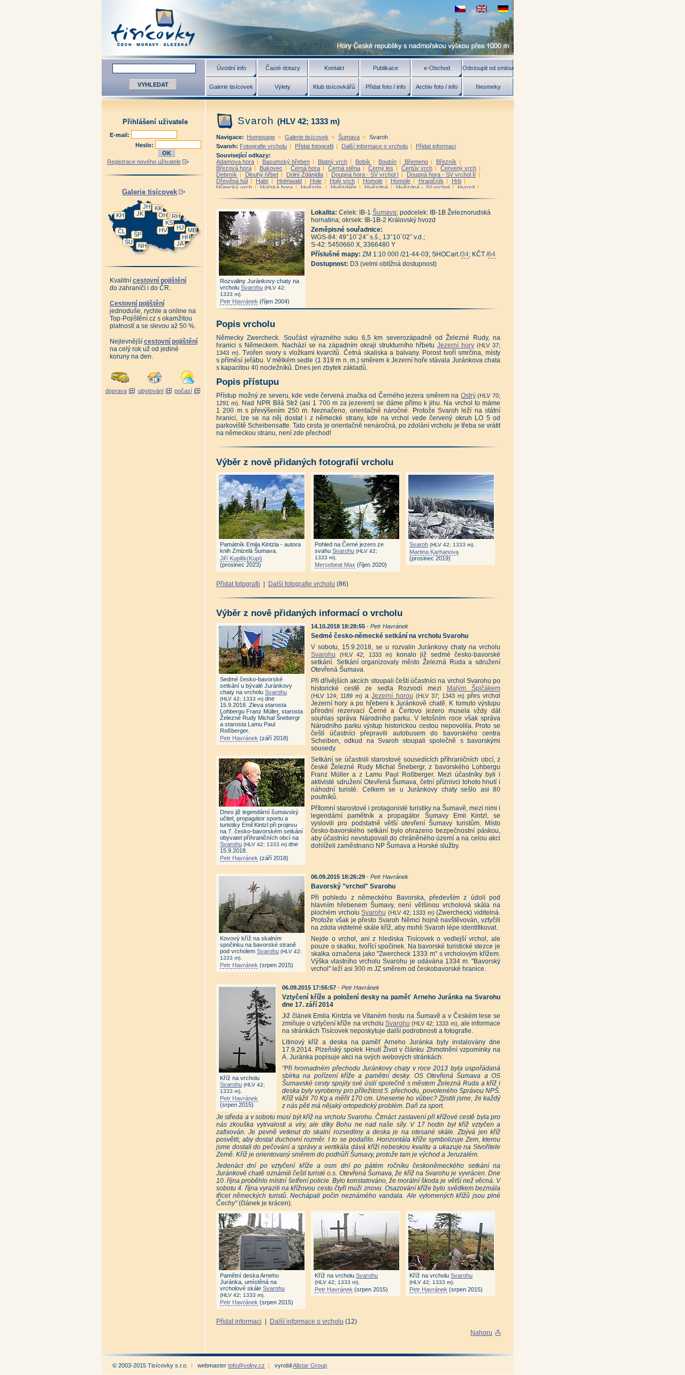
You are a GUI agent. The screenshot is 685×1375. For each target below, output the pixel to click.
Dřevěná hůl (232, 181)
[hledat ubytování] (154, 384)
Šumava (349, 137)
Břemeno (416, 161)
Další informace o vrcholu (374, 146)
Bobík (362, 161)
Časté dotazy (282, 68)
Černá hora (305, 168)
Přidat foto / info (386, 86)
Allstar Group (310, 1365)
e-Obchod (437, 68)
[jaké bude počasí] (187, 384)
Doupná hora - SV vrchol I (365, 174)
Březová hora (234, 168)
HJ (180, 227)
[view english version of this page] (481, 9)
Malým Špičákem (473, 688)
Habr (262, 181)
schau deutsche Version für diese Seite (503, 9)
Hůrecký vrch (234, 187)
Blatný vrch (332, 161)
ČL (121, 231)
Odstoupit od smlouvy (488, 68)
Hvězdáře (343, 187)
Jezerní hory (455, 345)
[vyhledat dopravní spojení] (120, 384)
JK (139, 213)
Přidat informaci (436, 146)
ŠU (129, 242)
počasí (183, 391)
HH (186, 237)
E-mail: (120, 135)
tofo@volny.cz (246, 1365)
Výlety (283, 86)
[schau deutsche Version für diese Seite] (503, 9)
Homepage (261, 137)
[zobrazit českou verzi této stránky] (460, 9)
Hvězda (312, 187)
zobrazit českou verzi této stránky (460, 9)
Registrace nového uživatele (144, 161)
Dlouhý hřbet (261, 174)
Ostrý (468, 395)
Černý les (380, 168)
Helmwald (289, 181)
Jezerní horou (392, 696)
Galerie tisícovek (231, 86)
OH (163, 215)
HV (163, 230)
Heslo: (145, 145)
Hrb (456, 181)
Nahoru (481, 1332)
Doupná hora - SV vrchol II (441, 174)
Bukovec (271, 168)
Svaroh (418, 544)
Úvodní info (231, 68)
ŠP (137, 234)
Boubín (387, 161)
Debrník (226, 174)
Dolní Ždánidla (304, 174)
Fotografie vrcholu (263, 146)
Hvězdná (376, 187)
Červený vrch (458, 168)
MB (192, 230)
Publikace (385, 68)
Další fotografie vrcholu (301, 584)
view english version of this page (481, 9)
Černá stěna (344, 168)
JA (180, 243)
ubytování (151, 391)
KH (120, 215)
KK (158, 208)
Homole (373, 181)
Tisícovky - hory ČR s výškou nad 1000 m (308, 27)
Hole (316, 181)
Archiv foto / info (437, 86)
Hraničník (431, 181)
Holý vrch (342, 181)
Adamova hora (235, 161)
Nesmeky (488, 86)
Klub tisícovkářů (334, 86)
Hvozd (466, 187)
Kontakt (334, 68)
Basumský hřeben (286, 161)
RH (176, 216)
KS (169, 222)
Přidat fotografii (314, 146)
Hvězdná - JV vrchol (423, 187)
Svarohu (252, 287)
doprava (116, 391)
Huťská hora (276, 187)
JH (146, 206)
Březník (446, 161)
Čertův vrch (416, 168)
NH (142, 245)
